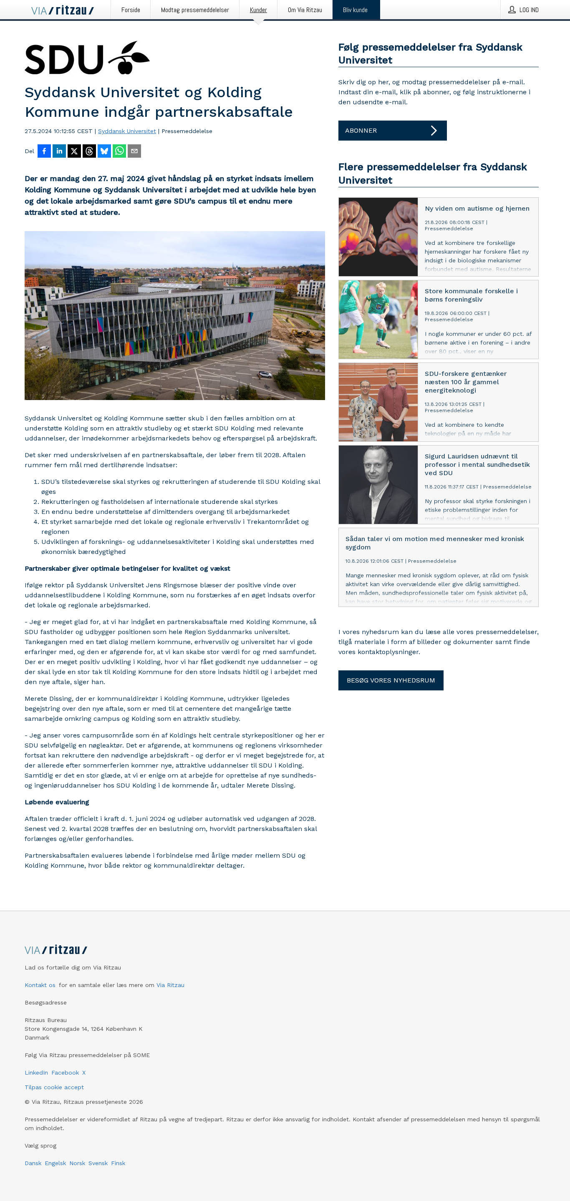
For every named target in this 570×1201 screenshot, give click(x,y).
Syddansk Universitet (127, 131)
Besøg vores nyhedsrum (391, 680)
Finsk (118, 1163)
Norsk (77, 1163)
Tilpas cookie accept (54, 1087)
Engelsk (55, 1163)
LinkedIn (36, 1072)
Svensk (98, 1163)
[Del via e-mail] (134, 151)
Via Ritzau (170, 985)
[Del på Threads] (89, 151)
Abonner (361, 130)
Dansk (33, 1163)
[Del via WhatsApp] (119, 151)
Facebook (65, 1072)
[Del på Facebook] (44, 151)
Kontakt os (40, 985)
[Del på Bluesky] (104, 151)
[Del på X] (74, 151)
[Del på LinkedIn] (59, 151)
